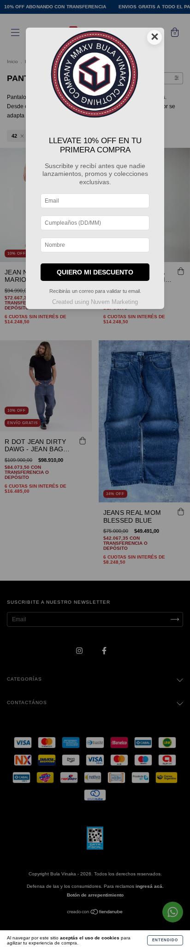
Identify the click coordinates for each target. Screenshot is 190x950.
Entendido (165, 940)
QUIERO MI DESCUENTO (95, 272)
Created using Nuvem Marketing (95, 301)
